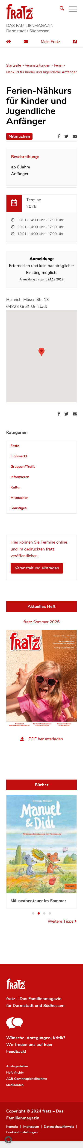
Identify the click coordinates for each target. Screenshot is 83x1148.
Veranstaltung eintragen (37, 568)
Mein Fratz (50, 41)
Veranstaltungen (37, 65)
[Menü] (70, 9)
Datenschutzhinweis (59, 1126)
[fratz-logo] (41, 11)
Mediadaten (15, 1085)
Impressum (31, 1126)
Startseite (13, 65)
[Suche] (59, 9)
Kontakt (12, 1126)
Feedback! (16, 1051)
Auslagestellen (17, 1066)
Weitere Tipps (61, 921)
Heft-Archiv (15, 1072)
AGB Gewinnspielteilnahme (26, 1079)
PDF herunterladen (46, 739)
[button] (41, 352)
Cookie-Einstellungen (22, 1132)
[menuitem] (59, 9)
